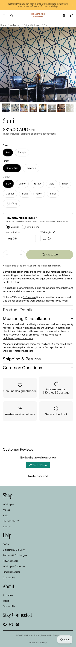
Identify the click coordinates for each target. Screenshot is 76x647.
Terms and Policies (38, 642)
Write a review (38, 465)
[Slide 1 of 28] (6, 108)
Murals (6, 510)
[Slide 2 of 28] (15, 108)
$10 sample (29, 297)
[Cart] (72, 15)
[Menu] (4, 15)
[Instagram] (11, 624)
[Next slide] (72, 5)
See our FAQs (17, 334)
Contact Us (9, 577)
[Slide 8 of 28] (70, 108)
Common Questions (22, 367)
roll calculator (19, 300)
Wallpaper (15, 25)
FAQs (6, 544)
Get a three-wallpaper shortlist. (44, 265)
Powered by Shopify (50, 635)
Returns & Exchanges (15, 555)
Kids (5, 515)
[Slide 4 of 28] (33, 108)
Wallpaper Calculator (14, 566)
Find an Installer (11, 572)
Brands (7, 526)
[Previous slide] (4, 5)
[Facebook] (5, 624)
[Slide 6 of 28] (52, 108)
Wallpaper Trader (32, 635)
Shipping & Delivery (14, 549)
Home (3, 25)
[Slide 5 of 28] (42, 108)
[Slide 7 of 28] (61, 108)
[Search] (12, 15)
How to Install (10, 560)
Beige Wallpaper (32, 25)
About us (8, 595)
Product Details (18, 309)
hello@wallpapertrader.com (18, 338)
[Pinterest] (17, 624)
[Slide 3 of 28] (24, 108)
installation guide (31, 347)
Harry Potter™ (11, 521)
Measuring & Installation (26, 318)
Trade (6, 600)
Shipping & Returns (22, 358)
